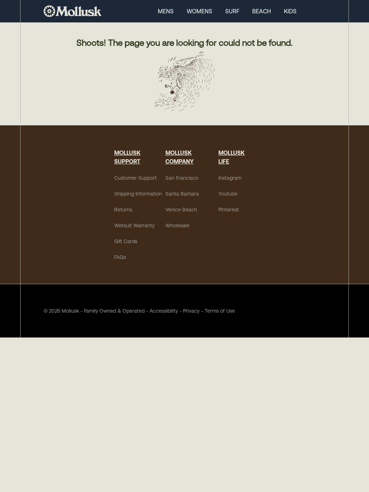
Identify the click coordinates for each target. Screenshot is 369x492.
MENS (166, 11)
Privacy (191, 311)
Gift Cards (125, 241)
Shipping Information (138, 194)
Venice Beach (181, 210)
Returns (123, 210)
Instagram (229, 178)
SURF (232, 11)
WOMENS (199, 11)
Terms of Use (220, 311)
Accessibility (161, 311)
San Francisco (181, 178)
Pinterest (228, 210)
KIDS (290, 11)
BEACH (261, 11)
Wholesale (177, 225)
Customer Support (135, 178)
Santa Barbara (182, 194)
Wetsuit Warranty (134, 225)
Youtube (227, 194)
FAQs (120, 257)
